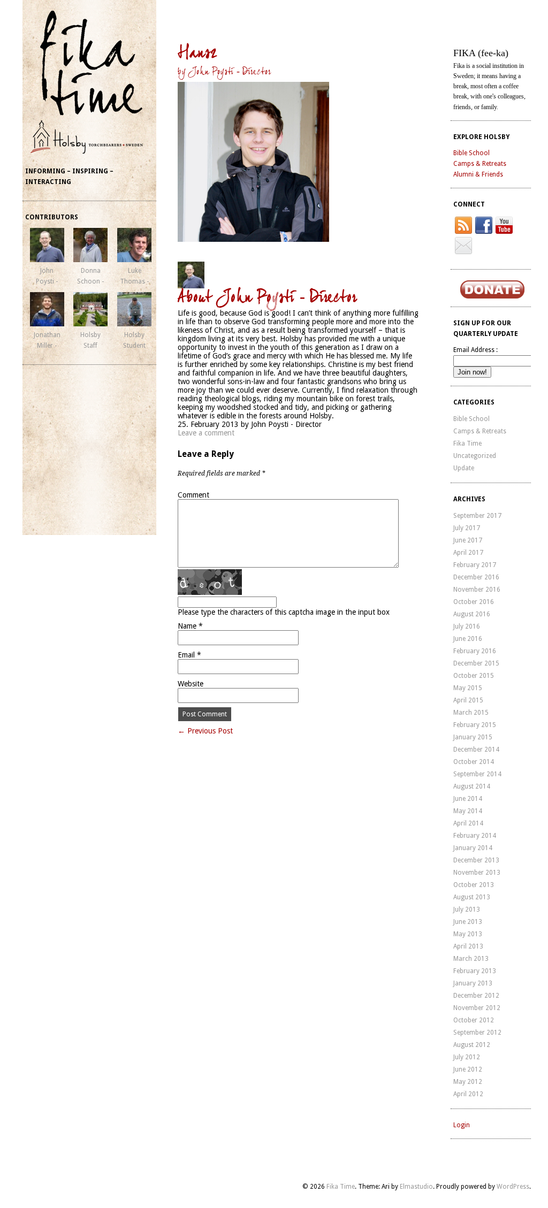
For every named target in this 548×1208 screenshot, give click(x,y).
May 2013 (467, 934)
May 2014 (467, 811)
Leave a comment (206, 433)
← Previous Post (205, 731)
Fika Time (467, 443)
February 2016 (474, 651)
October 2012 (473, 1020)
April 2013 (468, 946)
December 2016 (476, 577)
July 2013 (466, 909)
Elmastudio (416, 1186)
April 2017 (468, 552)
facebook (483, 225)
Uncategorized (474, 456)
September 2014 (477, 774)
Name (190, 626)
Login (461, 1125)
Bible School (471, 153)
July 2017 (466, 528)
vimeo (463, 245)
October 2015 (473, 675)
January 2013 (472, 983)
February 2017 (474, 565)
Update (463, 468)
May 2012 (467, 1081)
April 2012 (468, 1094)
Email (189, 655)
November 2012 (476, 1008)
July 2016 (466, 626)
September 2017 (477, 515)
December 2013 (476, 860)
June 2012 (467, 1069)
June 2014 (467, 798)
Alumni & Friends (478, 174)
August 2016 (471, 614)
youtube (504, 225)
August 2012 (471, 1045)
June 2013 (467, 922)
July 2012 (466, 1057)
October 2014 (473, 762)
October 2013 (473, 885)
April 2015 (468, 700)
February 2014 (474, 835)
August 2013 (471, 897)
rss (463, 225)
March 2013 (471, 958)
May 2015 (467, 688)
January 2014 (472, 848)
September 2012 (477, 1032)
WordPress (513, 1186)
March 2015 (471, 712)
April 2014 (468, 823)
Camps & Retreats (479, 163)
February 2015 (474, 725)
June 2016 (467, 639)
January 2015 (472, 737)
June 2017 (467, 540)
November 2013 (476, 872)
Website (190, 683)
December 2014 (476, 749)
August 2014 (471, 786)
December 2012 (476, 995)
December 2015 (476, 663)
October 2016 (473, 602)
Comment (193, 495)
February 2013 (474, 971)
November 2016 (476, 589)
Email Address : (475, 350)
